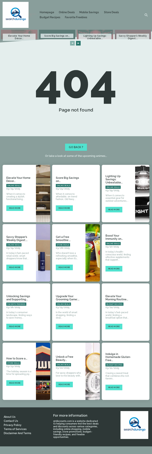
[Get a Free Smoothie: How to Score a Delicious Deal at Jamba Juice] (92, 253)
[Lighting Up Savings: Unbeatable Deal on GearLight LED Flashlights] (142, 193)
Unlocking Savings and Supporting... (18, 298)
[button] (146, 15)
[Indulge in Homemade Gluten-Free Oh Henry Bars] (142, 371)
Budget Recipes (114, 304)
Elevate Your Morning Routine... (116, 298)
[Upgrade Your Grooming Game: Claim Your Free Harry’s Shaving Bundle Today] (92, 312)
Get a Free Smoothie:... (63, 238)
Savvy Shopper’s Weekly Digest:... (133, 37)
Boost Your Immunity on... (114, 237)
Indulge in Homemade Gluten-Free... (118, 357)
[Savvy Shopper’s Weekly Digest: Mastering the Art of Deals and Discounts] (43, 253)
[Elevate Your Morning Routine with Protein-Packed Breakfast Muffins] (142, 312)
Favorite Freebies (16, 304)
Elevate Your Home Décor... (19, 37)
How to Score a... (16, 358)
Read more (15, 208)
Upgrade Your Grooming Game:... (67, 298)
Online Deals (14, 186)
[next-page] (78, 43)
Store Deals (63, 245)
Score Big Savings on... (57, 36)
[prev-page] (72, 43)
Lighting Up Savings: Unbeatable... (95, 37)
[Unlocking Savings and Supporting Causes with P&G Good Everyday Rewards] (43, 312)
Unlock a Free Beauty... (64, 358)
